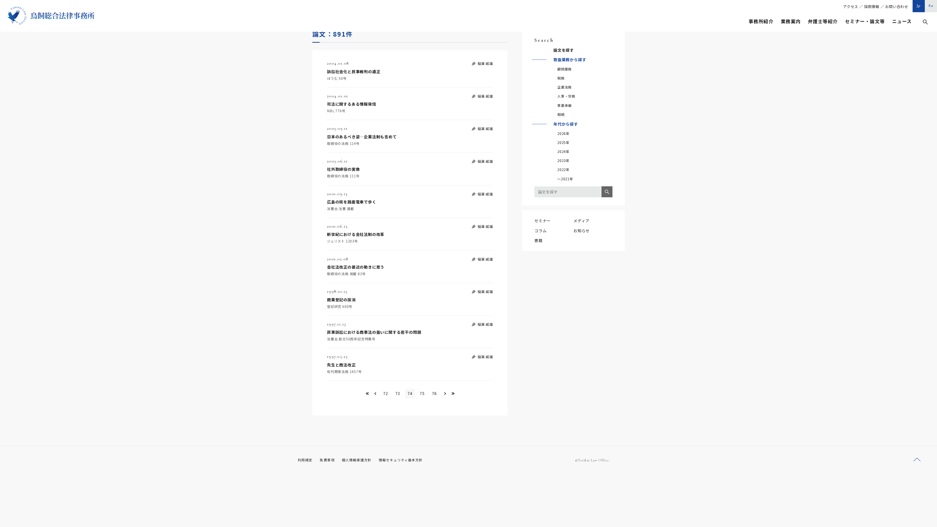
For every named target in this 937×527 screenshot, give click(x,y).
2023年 (563, 160)
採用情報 (871, 6)
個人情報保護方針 (356, 459)
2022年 (563, 169)
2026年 (563, 133)
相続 (561, 114)
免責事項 (327, 459)
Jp (919, 5)
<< (367, 393)
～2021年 (565, 178)
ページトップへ (917, 459)
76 (434, 393)
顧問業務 (564, 69)
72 (385, 393)
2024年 (563, 151)
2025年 (563, 142)
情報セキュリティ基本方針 (401, 459)
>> (453, 393)
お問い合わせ (896, 6)
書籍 (538, 240)
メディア (581, 220)
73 (397, 393)
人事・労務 (566, 96)
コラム (540, 230)
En (931, 5)
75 (422, 393)
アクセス (850, 6)
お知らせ (581, 230)
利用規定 (305, 459)
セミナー (542, 220)
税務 (561, 78)
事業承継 (564, 105)
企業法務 (564, 87)
